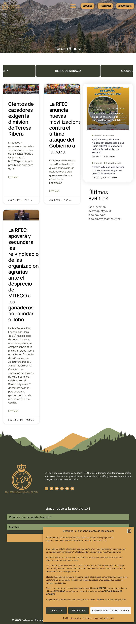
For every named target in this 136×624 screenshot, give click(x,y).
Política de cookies (72, 618)
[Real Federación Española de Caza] (20, 6)
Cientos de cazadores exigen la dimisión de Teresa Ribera (21, 118)
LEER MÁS (13, 176)
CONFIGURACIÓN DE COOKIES (110, 610)
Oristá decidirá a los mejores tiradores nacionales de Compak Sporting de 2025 (107, 116)
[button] (129, 531)
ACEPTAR (56, 610)
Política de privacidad (92, 618)
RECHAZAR (78, 610)
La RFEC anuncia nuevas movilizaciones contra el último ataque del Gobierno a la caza (66, 127)
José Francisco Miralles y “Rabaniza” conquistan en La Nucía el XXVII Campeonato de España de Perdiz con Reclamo (108, 146)
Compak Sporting (98, 109)
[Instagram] (62, 488)
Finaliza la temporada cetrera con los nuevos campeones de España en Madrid (108, 170)
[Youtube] (57, 488)
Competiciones (117, 108)
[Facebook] (46, 488)
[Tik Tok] (67, 488)
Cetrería (98, 163)
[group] (68, 71)
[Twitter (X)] (51, 488)
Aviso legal (109, 618)
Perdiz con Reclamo (104, 136)
